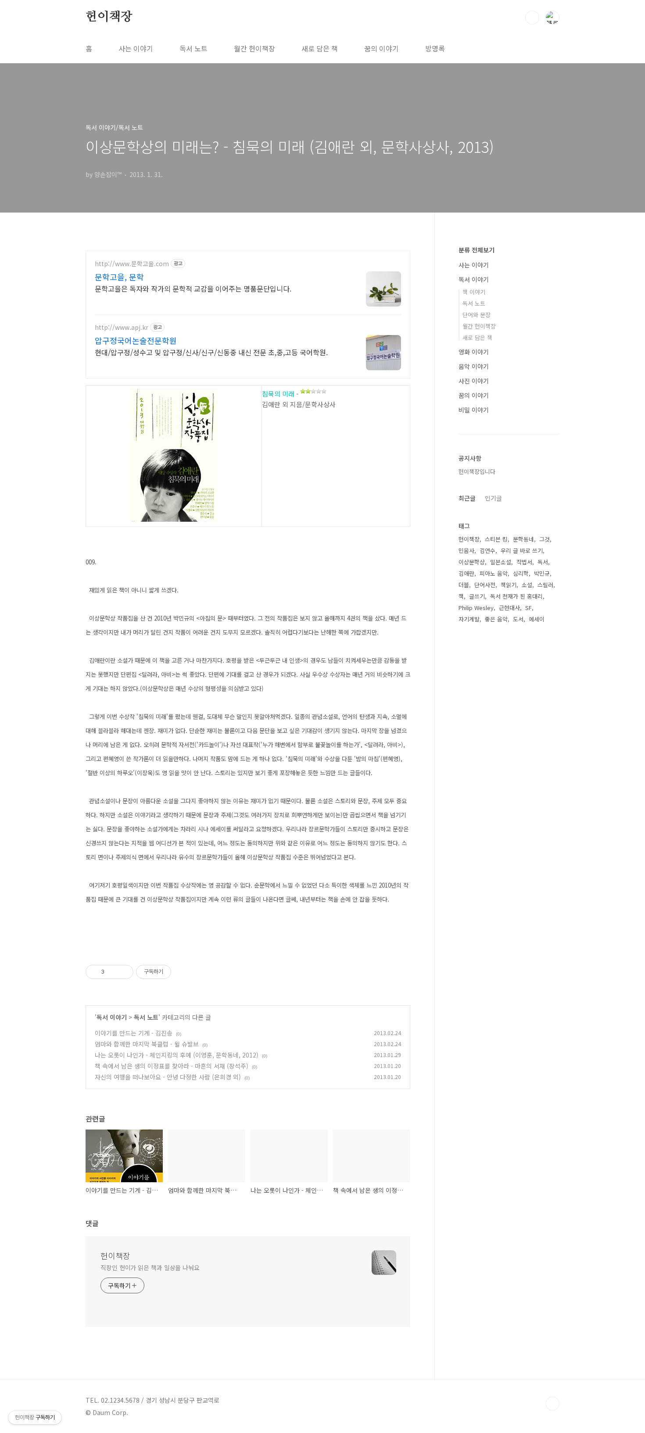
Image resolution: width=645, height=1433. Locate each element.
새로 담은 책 (319, 48)
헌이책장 (109, 17)
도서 (518, 619)
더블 (464, 585)
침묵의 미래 (278, 393)
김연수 (487, 550)
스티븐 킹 (496, 539)
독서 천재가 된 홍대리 (516, 596)
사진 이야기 (474, 380)
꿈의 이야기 (381, 48)
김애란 (466, 573)
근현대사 (509, 607)
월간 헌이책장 (254, 48)
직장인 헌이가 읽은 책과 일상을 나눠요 (150, 1267)
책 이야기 (473, 292)
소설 (527, 585)
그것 (544, 539)
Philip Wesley (476, 607)
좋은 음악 (496, 619)
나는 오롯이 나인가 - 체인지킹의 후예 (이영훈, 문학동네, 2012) (176, 1054)
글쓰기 (477, 596)
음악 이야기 (474, 366)
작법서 (524, 562)
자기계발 (469, 619)
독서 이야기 (112, 1017)
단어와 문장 (476, 314)
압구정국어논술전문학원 (136, 340)
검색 (532, 17)
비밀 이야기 (474, 409)
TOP (552, 1404)
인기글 (493, 498)
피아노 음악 (494, 573)
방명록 (435, 48)
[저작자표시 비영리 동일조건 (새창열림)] (183, 971)
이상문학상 (472, 562)
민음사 (466, 550)
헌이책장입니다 (477, 471)
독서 (543, 562)
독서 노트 (193, 48)
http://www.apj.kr (121, 327)
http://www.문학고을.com (132, 263)
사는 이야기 (135, 48)
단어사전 (484, 585)
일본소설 (500, 562)
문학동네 (523, 539)
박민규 (542, 573)
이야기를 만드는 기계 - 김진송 (133, 1033)
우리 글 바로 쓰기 (522, 550)
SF (528, 607)
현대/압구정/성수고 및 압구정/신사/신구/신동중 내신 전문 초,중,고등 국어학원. (211, 352)
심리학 (521, 573)
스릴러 (545, 585)
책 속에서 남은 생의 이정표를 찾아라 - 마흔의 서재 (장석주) (171, 1065)
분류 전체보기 (476, 249)
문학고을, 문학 (119, 276)
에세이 (537, 619)
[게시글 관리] (123, 971)
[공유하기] (112, 971)
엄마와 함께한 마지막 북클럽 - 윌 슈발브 (147, 1044)
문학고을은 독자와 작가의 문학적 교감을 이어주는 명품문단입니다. (193, 288)
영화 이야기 (474, 351)
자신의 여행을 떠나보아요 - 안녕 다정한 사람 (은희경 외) (168, 1076)
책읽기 (508, 585)
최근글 (467, 498)
